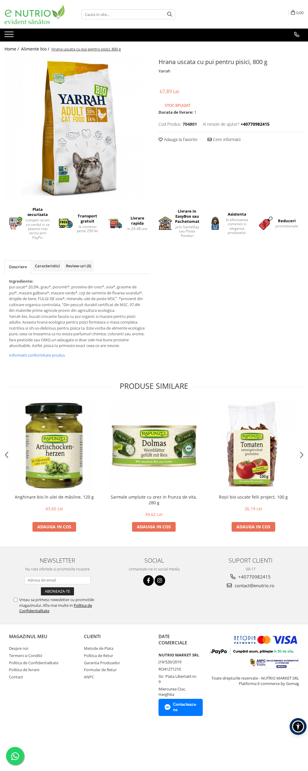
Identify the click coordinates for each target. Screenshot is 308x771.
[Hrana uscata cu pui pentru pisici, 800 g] (77, 129)
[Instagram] (160, 580)
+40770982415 (254, 577)
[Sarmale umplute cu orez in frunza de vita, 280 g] (154, 446)
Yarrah (164, 71)
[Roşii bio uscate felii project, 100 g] (253, 446)
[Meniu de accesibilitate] (298, 726)
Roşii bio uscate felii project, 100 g (253, 497)
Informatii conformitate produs (37, 355)
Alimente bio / (36, 49)
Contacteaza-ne (185, 707)
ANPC (89, 677)
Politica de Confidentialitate (33, 662)
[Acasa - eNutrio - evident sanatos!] (35, 14)
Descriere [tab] (18, 266)
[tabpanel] (77, 129)
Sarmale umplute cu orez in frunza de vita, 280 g (154, 499)
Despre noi (18, 648)
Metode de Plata (98, 648)
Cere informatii (226, 139)
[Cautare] (169, 14)
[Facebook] (148, 580)
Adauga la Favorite (180, 139)
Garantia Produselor (102, 662)
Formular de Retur (100, 669)
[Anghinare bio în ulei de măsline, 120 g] (54, 446)
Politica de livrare (24, 669)
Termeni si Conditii (25, 655)
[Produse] (10, 36)
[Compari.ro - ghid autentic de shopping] (30, 742)
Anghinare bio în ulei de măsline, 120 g (54, 497)
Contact (16, 677)
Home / (12, 49)
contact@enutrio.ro (253, 585)
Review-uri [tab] (78, 266)
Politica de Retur (98, 655)
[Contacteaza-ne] (296, 35)
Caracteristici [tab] (47, 266)
